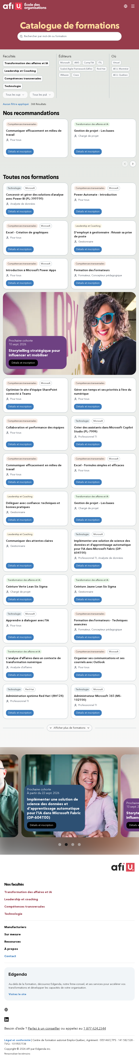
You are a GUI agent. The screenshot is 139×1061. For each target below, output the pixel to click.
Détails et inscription (19, 151)
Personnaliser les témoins (17, 1053)
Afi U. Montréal (120, 69)
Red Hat (101, 69)
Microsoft (65, 62)
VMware (64, 75)
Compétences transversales (23, 78)
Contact (10, 956)
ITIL (100, 62)
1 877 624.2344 (94, 1028)
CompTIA (89, 62)
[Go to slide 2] (66, 844)
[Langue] (125, 6)
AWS (76, 62)
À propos (11, 949)
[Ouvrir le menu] (133, 6)
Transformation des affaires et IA (26, 63)
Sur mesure (12, 934)
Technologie (13, 86)
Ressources (12, 941)
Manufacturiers (15, 927)
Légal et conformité (17, 1040)
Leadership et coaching (21, 899)
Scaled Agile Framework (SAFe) (76, 69)
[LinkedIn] (6, 1019)
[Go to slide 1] (60, 844)
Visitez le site (17, 994)
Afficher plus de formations (69, 727)
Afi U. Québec (120, 75)
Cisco (76, 75)
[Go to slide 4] (79, 844)
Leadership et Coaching (20, 70)
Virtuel (116, 62)
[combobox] (15, 95)
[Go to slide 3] (73, 844)
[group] (28, 74)
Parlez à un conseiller (44, 1028)
